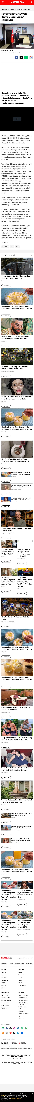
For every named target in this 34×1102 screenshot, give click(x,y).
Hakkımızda (4, 963)
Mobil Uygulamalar (23, 1013)
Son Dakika (4, 980)
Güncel (12, 9)
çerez (3, 1095)
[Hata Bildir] (18, 1062)
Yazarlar (20, 982)
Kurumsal (21, 992)
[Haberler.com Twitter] (10, 1028)
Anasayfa (4, 9)
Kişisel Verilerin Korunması (22, 1003)
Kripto (3, 982)
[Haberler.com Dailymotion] (21, 1033)
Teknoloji (20, 975)
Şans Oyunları (5, 1003)
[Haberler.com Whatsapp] (21, 1028)
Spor (2, 975)
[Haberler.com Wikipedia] (6, 1033)
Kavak (12, 246)
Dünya (3, 988)
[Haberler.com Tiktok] (14, 1033)
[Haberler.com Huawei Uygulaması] (22, 1043)
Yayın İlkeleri (29, 963)
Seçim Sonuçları (6, 1000)
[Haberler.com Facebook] (6, 1028)
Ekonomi (3, 972)
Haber (10, 1059)
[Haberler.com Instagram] (14, 1028)
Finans (20, 977)
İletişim (17, 963)
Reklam (11, 963)
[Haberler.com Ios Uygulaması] (5, 1043)
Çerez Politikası (22, 1000)
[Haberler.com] (7, 958)
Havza (17, 246)
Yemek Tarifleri (5, 1008)
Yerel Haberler (22, 985)
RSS (19, 1016)
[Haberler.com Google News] (2, 1028)
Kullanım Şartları (23, 995)
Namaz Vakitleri (5, 997)
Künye (22, 963)
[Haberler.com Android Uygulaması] (14, 1043)
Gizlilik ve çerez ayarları (8, 1062)
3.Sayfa (3, 985)
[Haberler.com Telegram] (18, 1033)
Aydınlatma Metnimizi (16, 1098)
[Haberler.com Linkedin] (18, 1028)
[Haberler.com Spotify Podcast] (25, 1028)
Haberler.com (5, 992)
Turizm (20, 980)
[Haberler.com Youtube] (10, 1033)
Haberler (4, 969)
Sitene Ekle (21, 1019)
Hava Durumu (5, 995)
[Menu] (2, 2)
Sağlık (20, 972)
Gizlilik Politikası (22, 997)
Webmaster (21, 1011)
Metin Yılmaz (5, 246)
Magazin (3, 977)
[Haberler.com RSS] (2, 1033)
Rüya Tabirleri (5, 1005)
